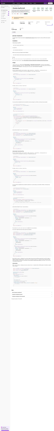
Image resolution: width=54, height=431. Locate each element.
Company (23, 3)
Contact (35, 3)
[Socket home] (3, 3)
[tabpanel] (32, 161)
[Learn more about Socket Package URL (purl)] (23, 13)
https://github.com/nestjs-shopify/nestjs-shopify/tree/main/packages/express (36, 60)
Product (14, 3)
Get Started (50, 3)
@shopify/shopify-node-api (30, 37)
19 (20, 29)
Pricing (31, 3)
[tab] (14, 32)
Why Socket (18, 3)
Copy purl (21, 13)
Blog (27, 3)
